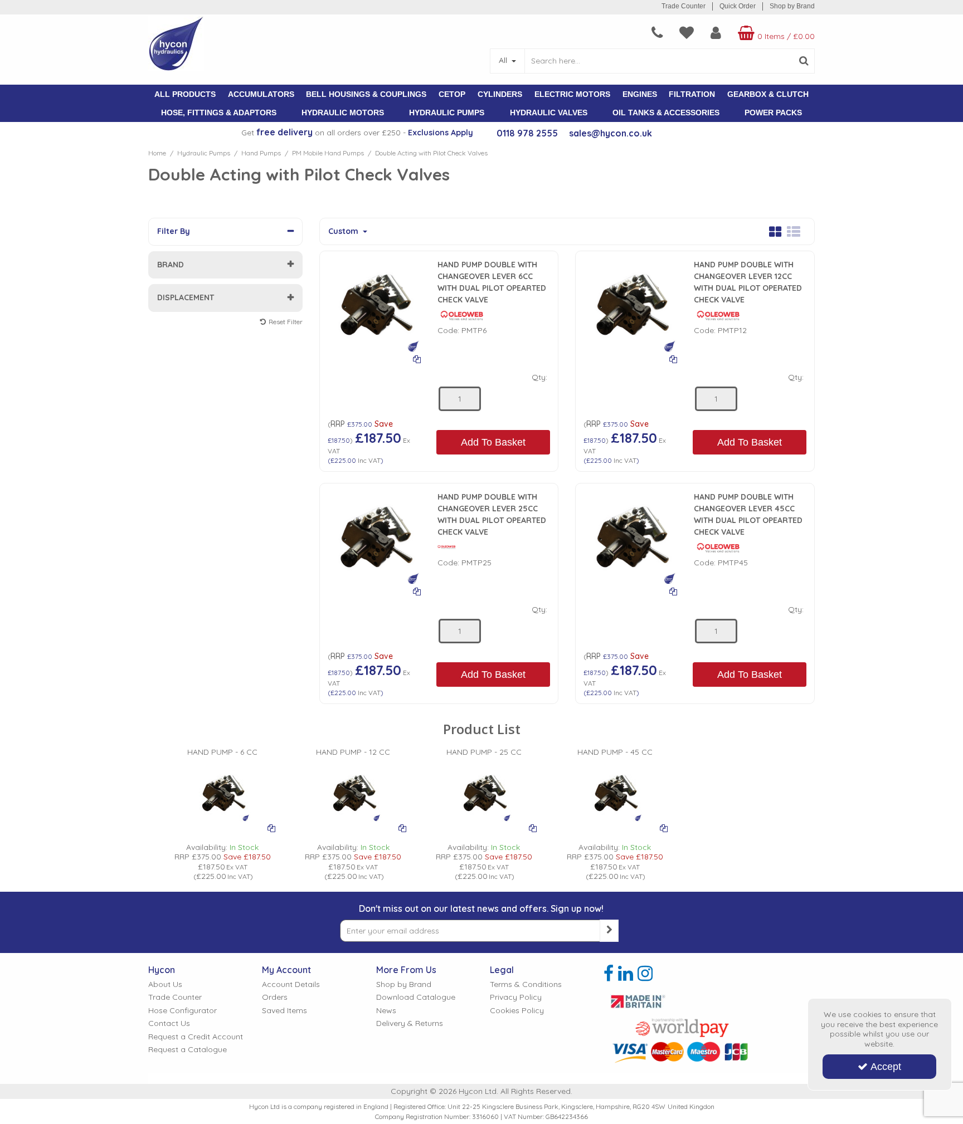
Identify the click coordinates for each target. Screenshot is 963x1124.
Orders (275, 997)
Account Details (291, 984)
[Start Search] (804, 61)
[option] (222, 814)
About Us (165, 984)
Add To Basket (493, 442)
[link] (609, 973)
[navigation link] (657, 33)
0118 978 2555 (527, 133)
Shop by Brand (792, 6)
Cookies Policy (517, 1010)
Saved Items (284, 1010)
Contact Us (169, 1023)
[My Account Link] (716, 33)
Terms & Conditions (526, 984)
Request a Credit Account (195, 1037)
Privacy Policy (516, 997)
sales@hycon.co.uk (610, 133)
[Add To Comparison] (417, 359)
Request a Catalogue (187, 1049)
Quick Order (737, 6)
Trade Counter (684, 6)
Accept (885, 1066)
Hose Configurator (182, 1010)
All (504, 60)
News (386, 1010)
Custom (344, 231)
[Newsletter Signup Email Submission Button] (609, 931)
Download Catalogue (415, 997)
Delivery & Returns (409, 1023)
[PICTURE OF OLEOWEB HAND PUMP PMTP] (374, 305)
